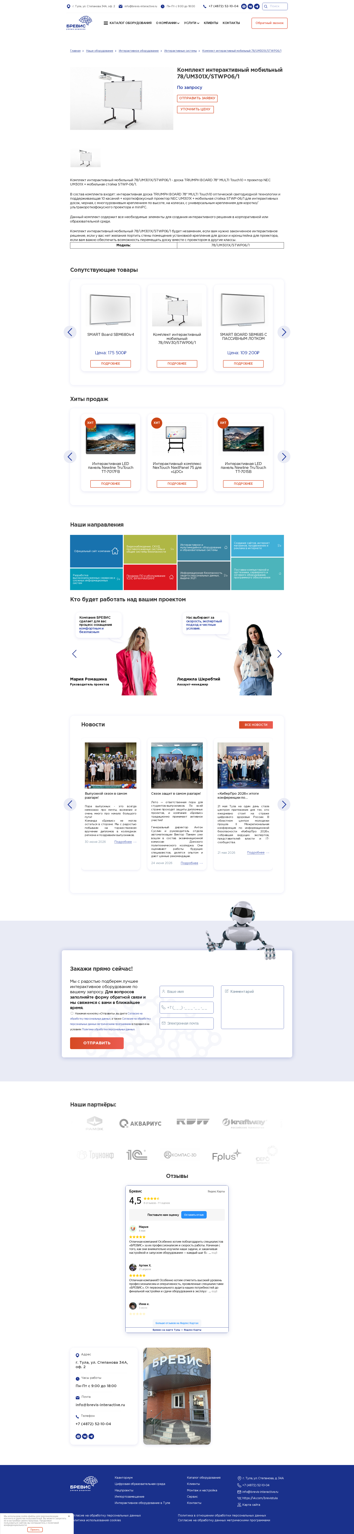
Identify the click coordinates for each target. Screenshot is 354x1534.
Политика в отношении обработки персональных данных (222, 1515)
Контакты (194, 1503)
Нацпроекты (124, 1490)
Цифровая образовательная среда (140, 1484)
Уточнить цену (195, 109)
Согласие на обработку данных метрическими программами (224, 1520)
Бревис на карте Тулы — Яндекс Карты (177, 1330)
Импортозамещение (129, 1496)
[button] (69, 332)
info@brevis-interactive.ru (141, 6)
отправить (96, 1043)
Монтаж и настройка (202, 1490)
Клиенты (193, 1484)
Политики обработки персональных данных (108, 1029)
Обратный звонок (270, 23)
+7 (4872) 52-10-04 (223, 6)
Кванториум (123, 1477)
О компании (166, 23)
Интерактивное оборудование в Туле (142, 1503)
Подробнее (110, 363)
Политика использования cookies (95, 1520)
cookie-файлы (28, 1516)
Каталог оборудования (130, 23)
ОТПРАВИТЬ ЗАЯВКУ (197, 98)
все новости (256, 725)
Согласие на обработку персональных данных (105, 1515)
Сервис (192, 1496)
